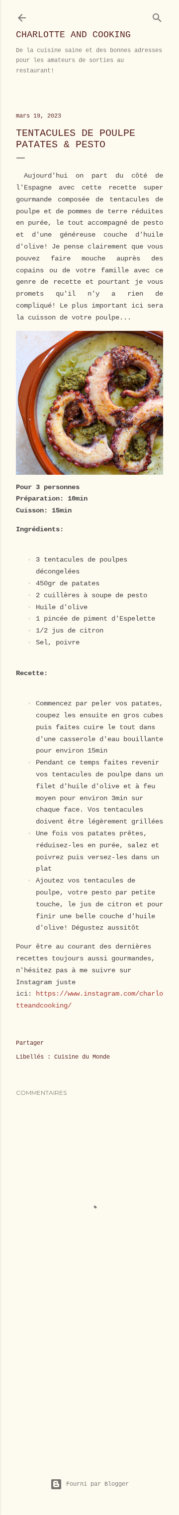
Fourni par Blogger (97, 1484)
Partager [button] (30, 1043)
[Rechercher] (157, 15)
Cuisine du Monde (82, 1057)
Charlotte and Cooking (73, 35)
